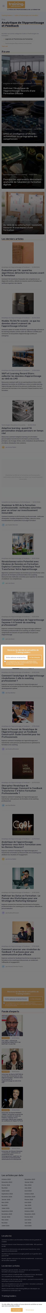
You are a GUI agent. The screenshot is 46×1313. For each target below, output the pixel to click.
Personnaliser (30, 1310)
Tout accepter (17, 1310)
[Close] (41, 648)
